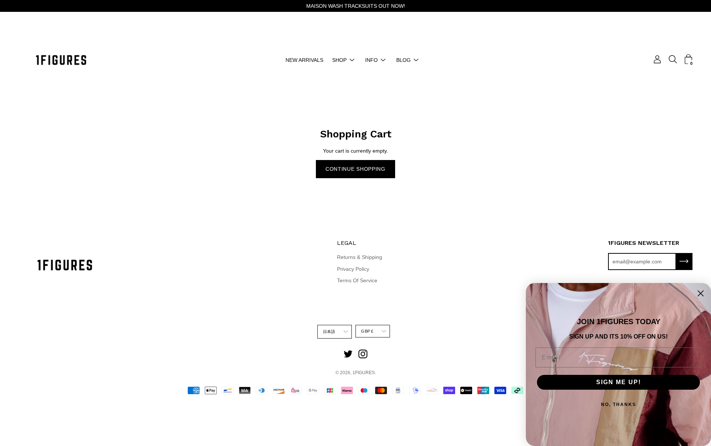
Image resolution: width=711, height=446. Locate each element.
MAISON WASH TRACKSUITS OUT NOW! (355, 6)
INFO (371, 60)
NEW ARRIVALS (304, 60)
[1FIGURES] (61, 60)
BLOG (403, 60)
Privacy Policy (353, 269)
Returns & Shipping (359, 257)
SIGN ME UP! (618, 382)
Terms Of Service (357, 280)
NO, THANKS (618, 404)
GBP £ (367, 331)
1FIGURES (364, 372)
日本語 (329, 331)
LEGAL (346, 242)
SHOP (339, 60)
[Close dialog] (700, 293)
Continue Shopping (355, 169)
